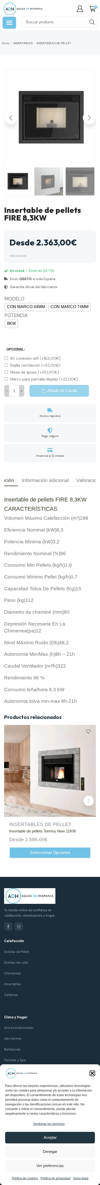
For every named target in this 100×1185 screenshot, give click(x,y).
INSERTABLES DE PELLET (53, 43)
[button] (92, 1073)
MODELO (14, 299)
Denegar (50, 1151)
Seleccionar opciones (50, 852)
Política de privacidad (56, 1178)
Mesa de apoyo (34, 372)
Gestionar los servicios (49, 1124)
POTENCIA (16, 315)
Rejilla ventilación (35, 365)
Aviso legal (80, 1178)
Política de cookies (25, 1178)
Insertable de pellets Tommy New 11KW (42, 831)
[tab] (45, 480)
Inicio (5, 43)
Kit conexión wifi (35, 358)
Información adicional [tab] (45, 480)
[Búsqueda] (92, 22)
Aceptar (50, 1137)
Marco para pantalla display (44, 379)
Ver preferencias (50, 1165)
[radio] (26, 307)
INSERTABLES (23, 43)
